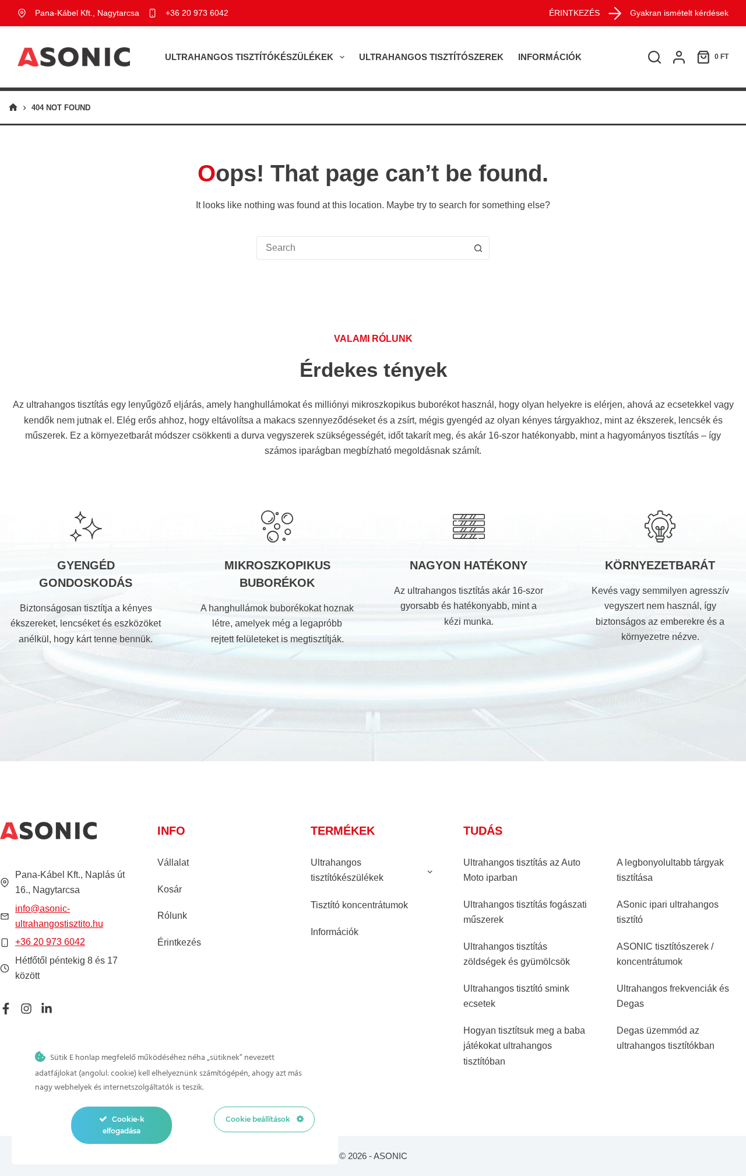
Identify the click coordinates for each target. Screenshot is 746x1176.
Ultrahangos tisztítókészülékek (249, 57)
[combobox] (362, 248)
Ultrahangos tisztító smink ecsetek (516, 996)
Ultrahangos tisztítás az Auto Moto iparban (521, 870)
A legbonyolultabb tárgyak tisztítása (670, 870)
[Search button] (478, 248)
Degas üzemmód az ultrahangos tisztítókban (666, 1038)
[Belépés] (679, 57)
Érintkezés (179, 942)
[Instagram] (26, 1008)
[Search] (654, 57)
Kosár (169, 889)
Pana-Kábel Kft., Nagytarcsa (87, 13)
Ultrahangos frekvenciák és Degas (673, 996)
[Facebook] (6, 1008)
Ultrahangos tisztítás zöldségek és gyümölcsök (516, 954)
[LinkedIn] (46, 1008)
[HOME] (13, 107)
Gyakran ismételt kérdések (679, 13)
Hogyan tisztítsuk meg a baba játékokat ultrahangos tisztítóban (524, 1046)
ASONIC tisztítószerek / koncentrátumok (665, 954)
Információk (550, 57)
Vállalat (173, 862)
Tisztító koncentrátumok (359, 905)
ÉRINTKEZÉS (574, 13)
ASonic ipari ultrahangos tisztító (668, 912)
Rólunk (172, 916)
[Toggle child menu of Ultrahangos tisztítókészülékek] (429, 870)
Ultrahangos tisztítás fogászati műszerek (525, 912)
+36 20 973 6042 (197, 13)
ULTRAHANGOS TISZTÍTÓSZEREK (431, 57)
